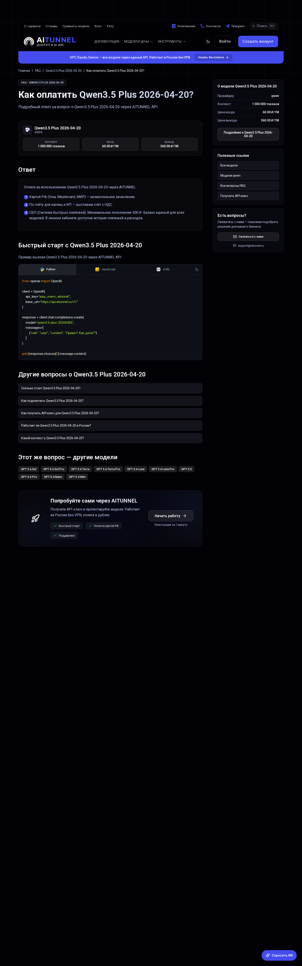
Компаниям (186, 26)
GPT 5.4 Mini (77, 476)
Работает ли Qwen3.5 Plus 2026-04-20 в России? (56, 425)
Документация (106, 41)
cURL (166, 269)
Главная (24, 70)
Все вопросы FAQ (232, 185)
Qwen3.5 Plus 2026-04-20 (64, 70)
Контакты (213, 26)
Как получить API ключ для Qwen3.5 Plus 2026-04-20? (60, 413)
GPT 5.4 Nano (53, 476)
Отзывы (51, 26)
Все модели (229, 165)
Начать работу (167, 516)
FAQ (110, 26)
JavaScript (108, 269)
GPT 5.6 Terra (80, 469)
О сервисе (32, 26)
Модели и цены (136, 41)
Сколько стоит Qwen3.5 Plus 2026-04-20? (50, 388)
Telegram (238, 26)
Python (50, 269)
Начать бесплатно (211, 57)
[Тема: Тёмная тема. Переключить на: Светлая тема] (208, 41)
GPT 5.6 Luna (135, 469)
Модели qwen (230, 175)
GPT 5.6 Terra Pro (108, 469)
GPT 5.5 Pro (29, 476)
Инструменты (170, 41)
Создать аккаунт (258, 41)
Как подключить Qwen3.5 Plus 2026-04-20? (52, 401)
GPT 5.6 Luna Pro (162, 469)
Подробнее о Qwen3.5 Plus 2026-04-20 (248, 134)
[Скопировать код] (197, 270)
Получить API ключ (234, 196)
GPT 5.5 (186, 469)
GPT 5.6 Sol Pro (53, 469)
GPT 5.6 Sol (28, 469)
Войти (225, 41)
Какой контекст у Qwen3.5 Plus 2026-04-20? (52, 438)
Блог (98, 26)
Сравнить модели (76, 26)
